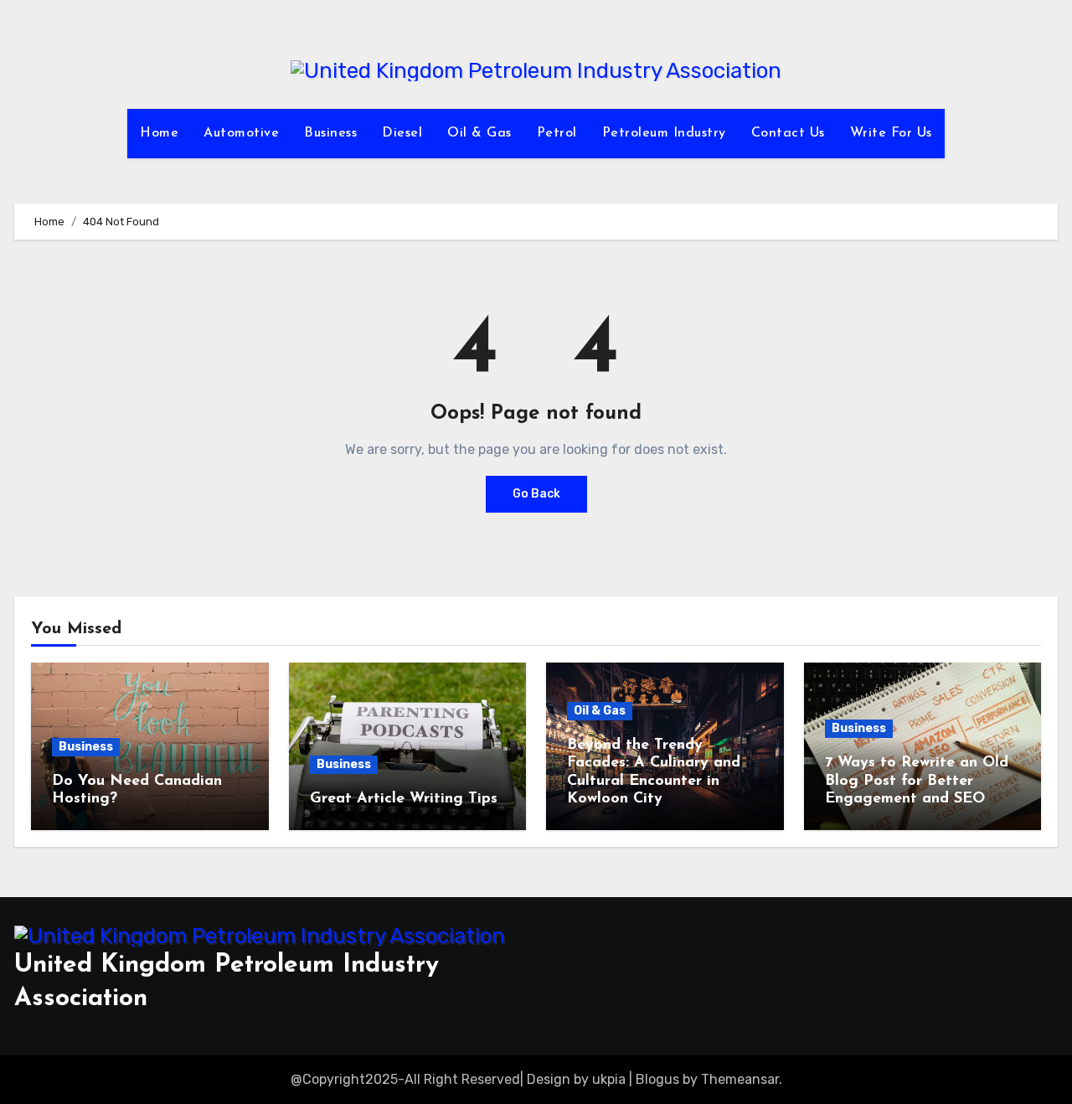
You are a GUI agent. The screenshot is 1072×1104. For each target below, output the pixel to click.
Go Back (536, 494)
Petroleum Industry (664, 133)
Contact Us (788, 133)
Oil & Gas (479, 133)
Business (330, 133)
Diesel (402, 133)
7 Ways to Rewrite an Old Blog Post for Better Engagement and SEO (916, 781)
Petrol (557, 133)
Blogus (657, 1079)
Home (159, 133)
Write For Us (891, 133)
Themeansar (740, 1079)
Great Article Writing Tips (403, 799)
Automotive (241, 133)
